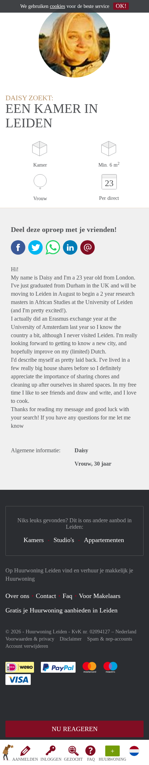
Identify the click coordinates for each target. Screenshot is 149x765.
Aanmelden (25, 759)
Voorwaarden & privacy (29, 639)
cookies (57, 6)
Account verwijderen (26, 646)
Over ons (17, 595)
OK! (121, 6)
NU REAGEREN (75, 729)
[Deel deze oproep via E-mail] (87, 247)
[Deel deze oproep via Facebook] (18, 247)
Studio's (64, 540)
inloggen (51, 759)
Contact (46, 595)
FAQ (91, 759)
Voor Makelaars (99, 595)
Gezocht (73, 759)
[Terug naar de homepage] (8, 754)
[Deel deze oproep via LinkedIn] (70, 247)
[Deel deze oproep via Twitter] (35, 247)
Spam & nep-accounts (109, 639)
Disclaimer (71, 639)
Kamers (34, 540)
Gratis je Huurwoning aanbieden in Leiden (61, 610)
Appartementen (104, 540)
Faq (67, 595)
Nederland (125, 631)
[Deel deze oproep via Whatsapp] (53, 247)
